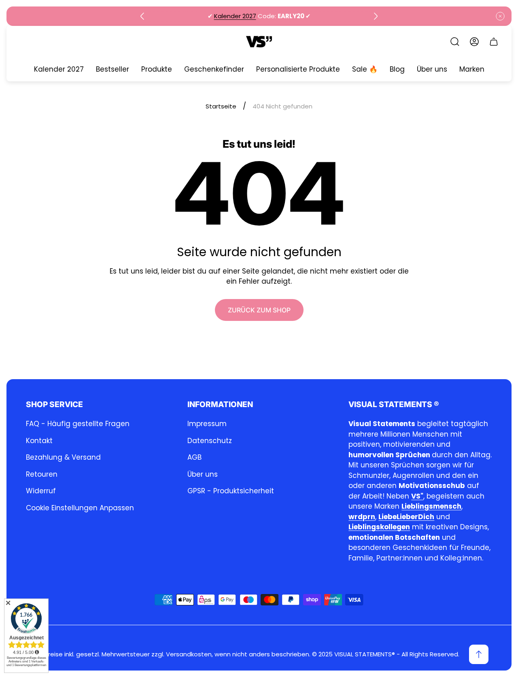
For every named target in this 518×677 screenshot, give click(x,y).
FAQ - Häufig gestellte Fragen (78, 424)
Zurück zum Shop (259, 310)
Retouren (41, 474)
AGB (194, 457)
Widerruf (41, 491)
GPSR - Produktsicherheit (230, 491)
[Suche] (455, 42)
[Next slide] (375, 16)
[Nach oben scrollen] (478, 654)
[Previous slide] (142, 16)
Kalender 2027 (235, 16)
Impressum (207, 424)
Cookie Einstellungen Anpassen (80, 508)
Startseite (221, 106)
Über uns (202, 474)
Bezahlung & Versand (63, 457)
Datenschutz (209, 441)
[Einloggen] (474, 42)
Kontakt (39, 441)
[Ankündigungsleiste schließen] (500, 16)
